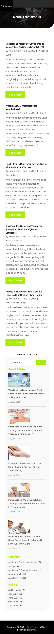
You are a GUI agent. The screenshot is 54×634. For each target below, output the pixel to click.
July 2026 (13, 593)
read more (15, 94)
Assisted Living (15, 578)
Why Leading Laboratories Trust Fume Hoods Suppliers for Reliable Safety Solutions (26, 394)
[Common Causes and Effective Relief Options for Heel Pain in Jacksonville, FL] (19, 453)
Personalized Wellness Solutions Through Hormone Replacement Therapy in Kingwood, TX (25, 430)
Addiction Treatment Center (22, 562)
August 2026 (14, 589)
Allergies (12, 566)
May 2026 (13, 601)
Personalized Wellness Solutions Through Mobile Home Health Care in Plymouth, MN (26, 504)
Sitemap (32, 629)
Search (40, 362)
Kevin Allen (15, 51)
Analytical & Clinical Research (23, 570)
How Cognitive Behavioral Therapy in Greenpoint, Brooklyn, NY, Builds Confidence (23, 229)
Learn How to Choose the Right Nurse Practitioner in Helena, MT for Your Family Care (25, 540)
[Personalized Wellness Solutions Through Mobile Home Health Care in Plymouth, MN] (19, 490)
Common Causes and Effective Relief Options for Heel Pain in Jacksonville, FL (24, 467)
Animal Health (15, 574)
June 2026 (13, 597)
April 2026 (13, 605)
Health (42, 113)
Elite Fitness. (33, 627)
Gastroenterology (15, 302)
